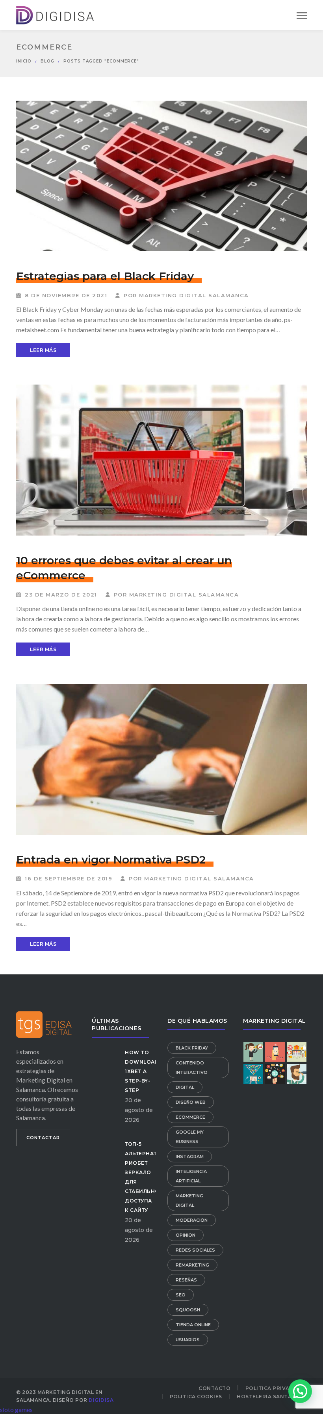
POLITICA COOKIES (196, 1396)
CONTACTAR (43, 1137)
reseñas (186, 1280)
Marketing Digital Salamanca (194, 295)
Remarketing (192, 1265)
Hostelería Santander (272, 1396)
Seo (181, 1295)
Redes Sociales (195, 1250)
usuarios (188, 1339)
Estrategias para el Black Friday (105, 276)
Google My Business (190, 1136)
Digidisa (101, 1400)
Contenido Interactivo (192, 1067)
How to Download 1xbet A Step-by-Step (142, 1071)
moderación (192, 1220)
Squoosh (188, 1310)
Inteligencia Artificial (191, 1176)
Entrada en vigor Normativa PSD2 (111, 859)
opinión (185, 1235)
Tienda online (193, 1324)
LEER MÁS (43, 350)
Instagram (190, 1156)
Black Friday (192, 1048)
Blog (47, 61)
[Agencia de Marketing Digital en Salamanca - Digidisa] (55, 14)
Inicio (24, 61)
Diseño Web (191, 1102)
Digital (185, 1087)
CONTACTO (214, 1388)
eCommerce (190, 1117)
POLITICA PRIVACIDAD (276, 1388)
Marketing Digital (189, 1200)
